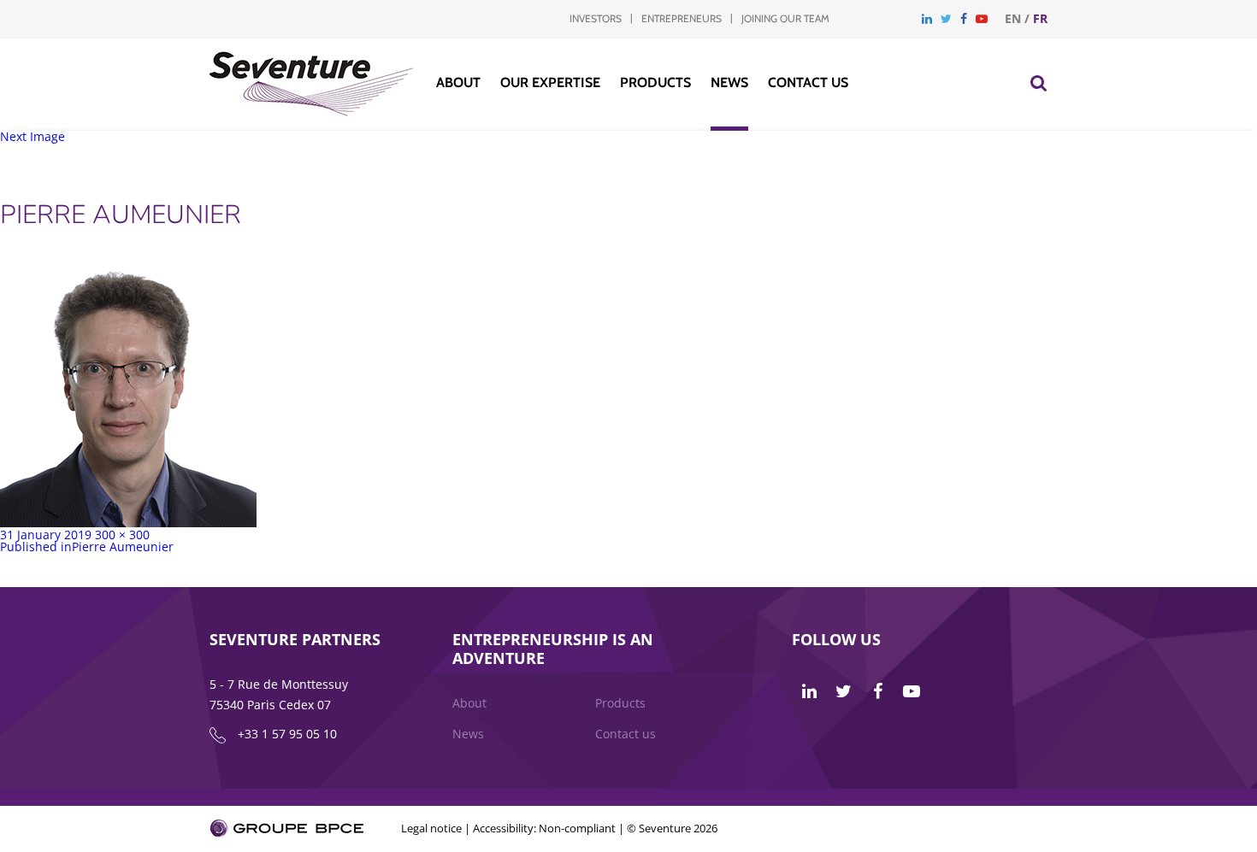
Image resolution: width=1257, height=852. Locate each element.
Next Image (32, 136)
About (458, 82)
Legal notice (431, 828)
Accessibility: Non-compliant (544, 828)
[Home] (312, 111)
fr (1040, 18)
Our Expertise (550, 82)
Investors (595, 18)
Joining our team (785, 18)
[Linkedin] (927, 18)
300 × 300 (122, 534)
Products (655, 82)
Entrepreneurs (681, 18)
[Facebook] (963, 18)
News (729, 82)
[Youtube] (982, 18)
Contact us (808, 82)
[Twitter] (946, 18)
